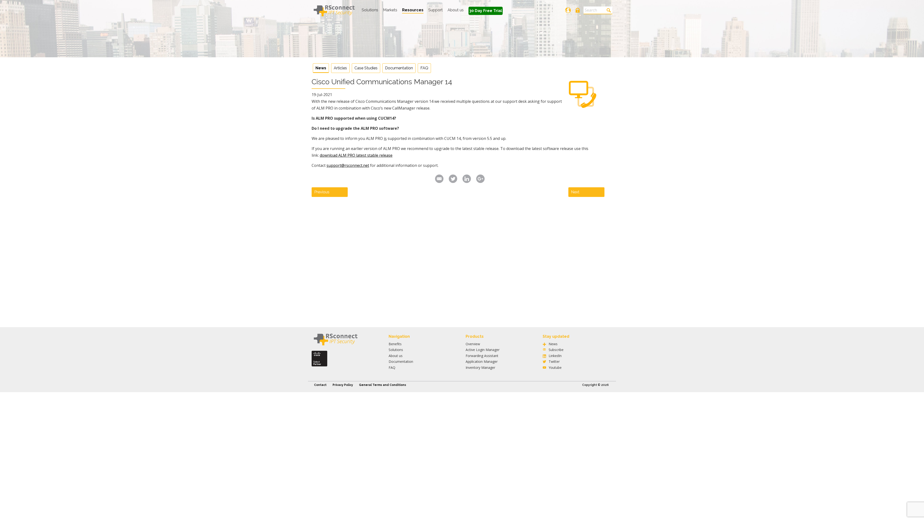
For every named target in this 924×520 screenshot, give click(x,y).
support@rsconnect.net (348, 165)
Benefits (395, 344)
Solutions (370, 10)
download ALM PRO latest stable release (356, 155)
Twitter (554, 361)
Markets (390, 10)
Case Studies (366, 68)
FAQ (424, 68)
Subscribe (556, 349)
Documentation (399, 68)
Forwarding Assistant (482, 355)
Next (575, 192)
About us (456, 10)
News (320, 68)
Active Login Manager (483, 349)
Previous (321, 192)
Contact (320, 385)
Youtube (555, 367)
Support (435, 10)
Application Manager (482, 361)
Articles (340, 68)
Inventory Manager (480, 367)
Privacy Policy (343, 385)
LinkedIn (555, 355)
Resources (413, 10)
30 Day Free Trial (485, 10)
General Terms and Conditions (382, 385)
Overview (473, 344)
